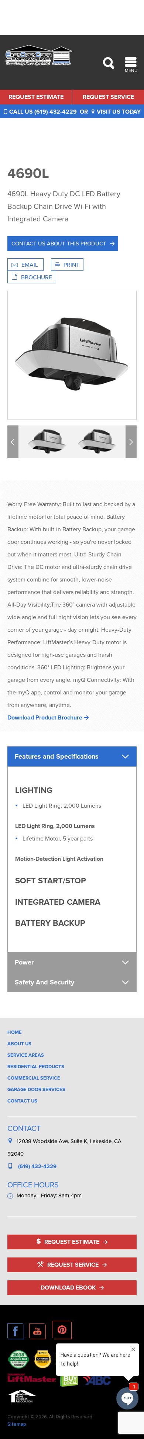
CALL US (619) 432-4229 (42, 111)
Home (14, 1032)
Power (24, 962)
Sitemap (16, 1424)
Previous (14, 442)
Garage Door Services (36, 1089)
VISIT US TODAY (118, 111)
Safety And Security (44, 982)
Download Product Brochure (45, 717)
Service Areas (25, 1055)
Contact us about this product (58, 243)
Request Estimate (36, 97)
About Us (19, 1043)
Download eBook (68, 1287)
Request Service (108, 97)
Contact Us (22, 1100)
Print (71, 264)
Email (30, 264)
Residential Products (35, 1066)
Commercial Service (33, 1077)
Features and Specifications (57, 756)
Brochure (36, 277)
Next (132, 442)
